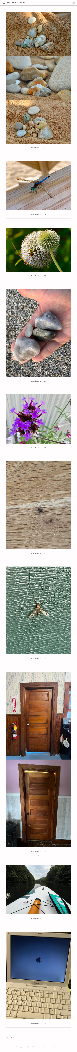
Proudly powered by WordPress (26, 1047)
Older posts (9, 1038)
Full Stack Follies (16, 2)
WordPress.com (56, 1047)
